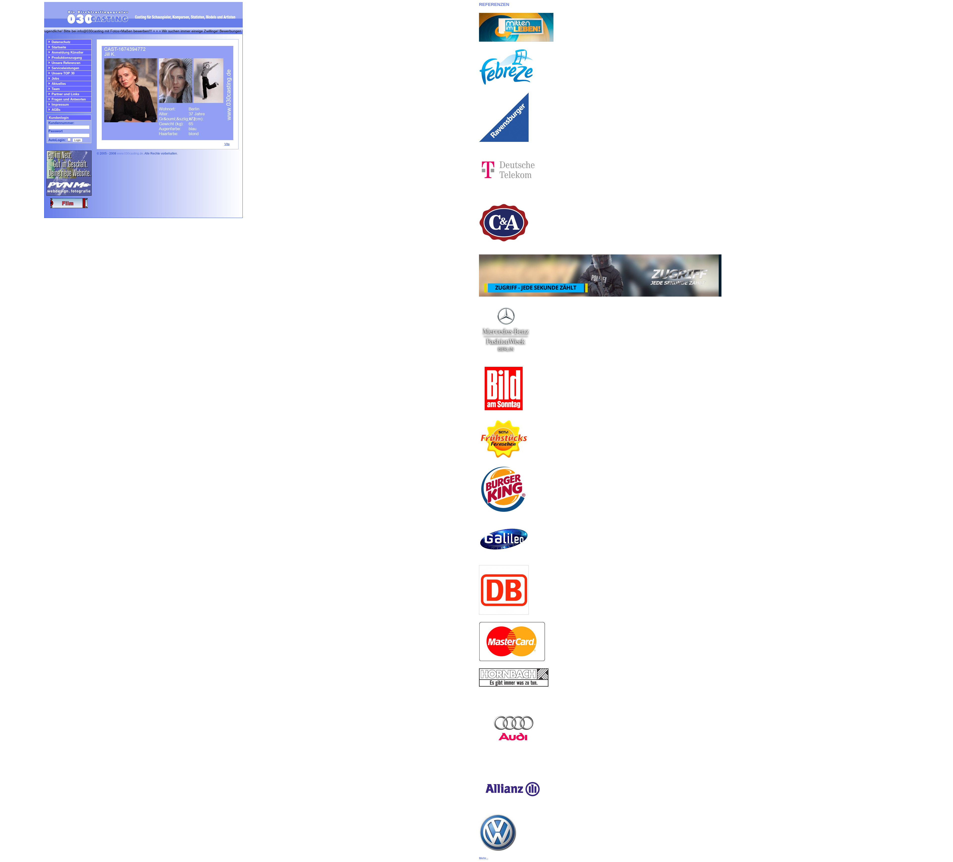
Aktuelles (59, 84)
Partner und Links (65, 94)
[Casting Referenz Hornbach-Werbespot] (513, 685)
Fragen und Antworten (69, 99)
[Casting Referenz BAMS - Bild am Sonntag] (504, 412)
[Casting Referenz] (600, 295)
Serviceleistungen (65, 68)
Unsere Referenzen (66, 63)
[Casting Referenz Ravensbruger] (504, 140)
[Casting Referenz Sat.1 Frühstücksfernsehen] (504, 456)
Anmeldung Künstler (67, 52)
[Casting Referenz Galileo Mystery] (504, 557)
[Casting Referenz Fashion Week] (505, 355)
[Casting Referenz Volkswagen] (497, 849)
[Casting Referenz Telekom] (507, 189)
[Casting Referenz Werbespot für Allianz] (512, 805)
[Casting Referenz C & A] (504, 246)
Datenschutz (61, 42)
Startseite (59, 47)
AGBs (56, 110)
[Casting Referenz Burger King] (504, 513)
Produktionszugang (67, 58)
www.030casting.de (130, 153)
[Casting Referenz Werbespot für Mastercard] (512, 660)
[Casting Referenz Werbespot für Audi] (513, 762)
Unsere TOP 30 (63, 73)
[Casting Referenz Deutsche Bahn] (504, 613)
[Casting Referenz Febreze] (506, 84)
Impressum (60, 104)
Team (56, 89)
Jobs (55, 78)
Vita (227, 144)
